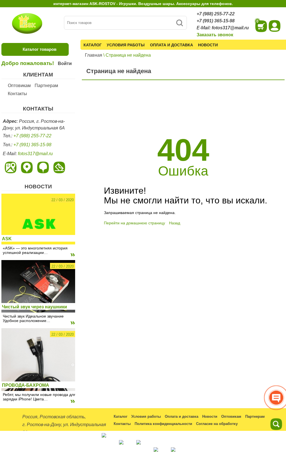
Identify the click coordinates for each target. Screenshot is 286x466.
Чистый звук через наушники (34, 306)
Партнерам (46, 85)
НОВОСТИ (38, 186)
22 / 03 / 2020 (62, 200)
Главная (93, 55)
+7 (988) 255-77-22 (216, 13)
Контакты (17, 93)
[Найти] (179, 22)
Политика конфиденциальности (163, 424)
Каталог (93, 45)
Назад (174, 223)
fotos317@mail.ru (230, 27)
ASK (7, 238)
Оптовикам (19, 85)
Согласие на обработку (217, 424)
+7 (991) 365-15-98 (216, 20)
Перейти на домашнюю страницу (134, 223)
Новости (208, 45)
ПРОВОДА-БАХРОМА (25, 385)
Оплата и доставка (171, 45)
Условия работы (126, 45)
